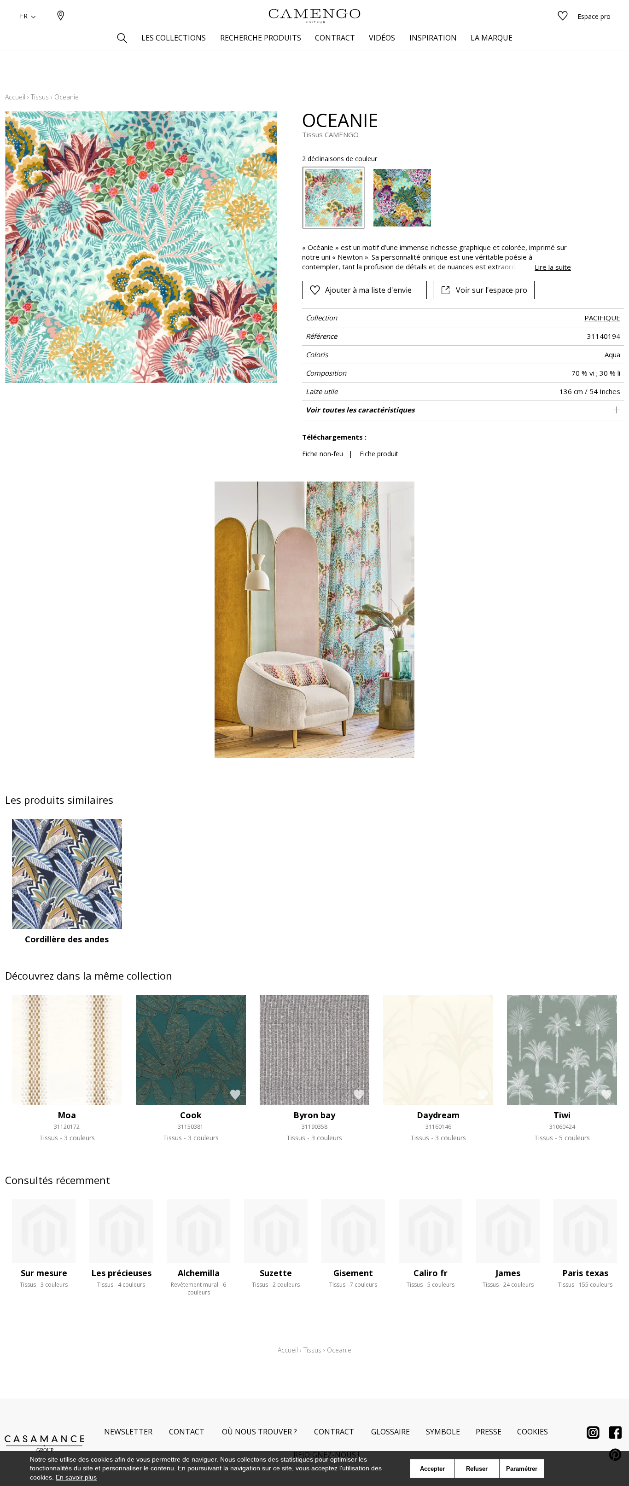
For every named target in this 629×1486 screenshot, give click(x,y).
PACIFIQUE (602, 317)
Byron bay (314, 1114)
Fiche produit (379, 453)
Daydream (438, 1114)
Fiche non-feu (322, 453)
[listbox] (431, 197)
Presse (488, 1432)
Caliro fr (431, 1272)
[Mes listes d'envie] (562, 16)
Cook (191, 1114)
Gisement (353, 1272)
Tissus (40, 97)
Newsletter (128, 1432)
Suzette (276, 1272)
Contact (186, 1432)
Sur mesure (44, 1272)
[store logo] (314, 16)
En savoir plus (76, 1477)
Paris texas (585, 1272)
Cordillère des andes (67, 939)
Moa (67, 1114)
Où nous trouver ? (259, 1432)
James (507, 1272)
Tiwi (562, 1114)
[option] (333, 197)
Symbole (443, 1432)
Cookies (532, 1432)
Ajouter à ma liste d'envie (368, 290)
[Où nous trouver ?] (60, 16)
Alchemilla (199, 1272)
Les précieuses (121, 1272)
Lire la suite (553, 267)
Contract (334, 1432)
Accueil (15, 97)
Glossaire (390, 1432)
